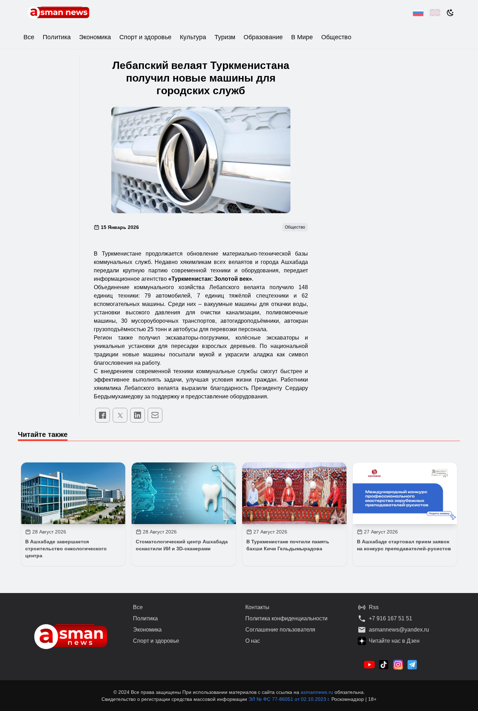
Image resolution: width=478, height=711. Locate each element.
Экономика (95, 37)
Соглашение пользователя (280, 630)
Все (28, 37)
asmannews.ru (317, 692)
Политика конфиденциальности (286, 618)
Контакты (257, 607)
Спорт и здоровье (145, 37)
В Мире (302, 37)
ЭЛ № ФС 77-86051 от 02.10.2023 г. (289, 699)
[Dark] (450, 13)
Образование (263, 37)
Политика (57, 37)
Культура (193, 37)
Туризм (225, 37)
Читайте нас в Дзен (394, 641)
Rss (374, 607)
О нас (252, 641)
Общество (336, 37)
